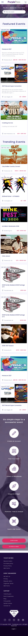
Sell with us (7, 576)
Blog (5, 598)
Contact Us (7, 605)
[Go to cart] (25, 2)
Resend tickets (8, 561)
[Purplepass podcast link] (18, 620)
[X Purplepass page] (9, 620)
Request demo (8, 581)
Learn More (14, 540)
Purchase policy (8, 563)
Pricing (6, 578)
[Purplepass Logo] (14, 2)
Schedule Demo (14, 546)
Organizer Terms (8, 583)
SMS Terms (7, 568)
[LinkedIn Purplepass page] (14, 620)
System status (8, 603)
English (13, 629)
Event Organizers (9, 596)
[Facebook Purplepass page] (5, 620)
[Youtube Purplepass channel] (23, 620)
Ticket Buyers (7, 594)
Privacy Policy (8, 566)
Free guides (7, 601)
